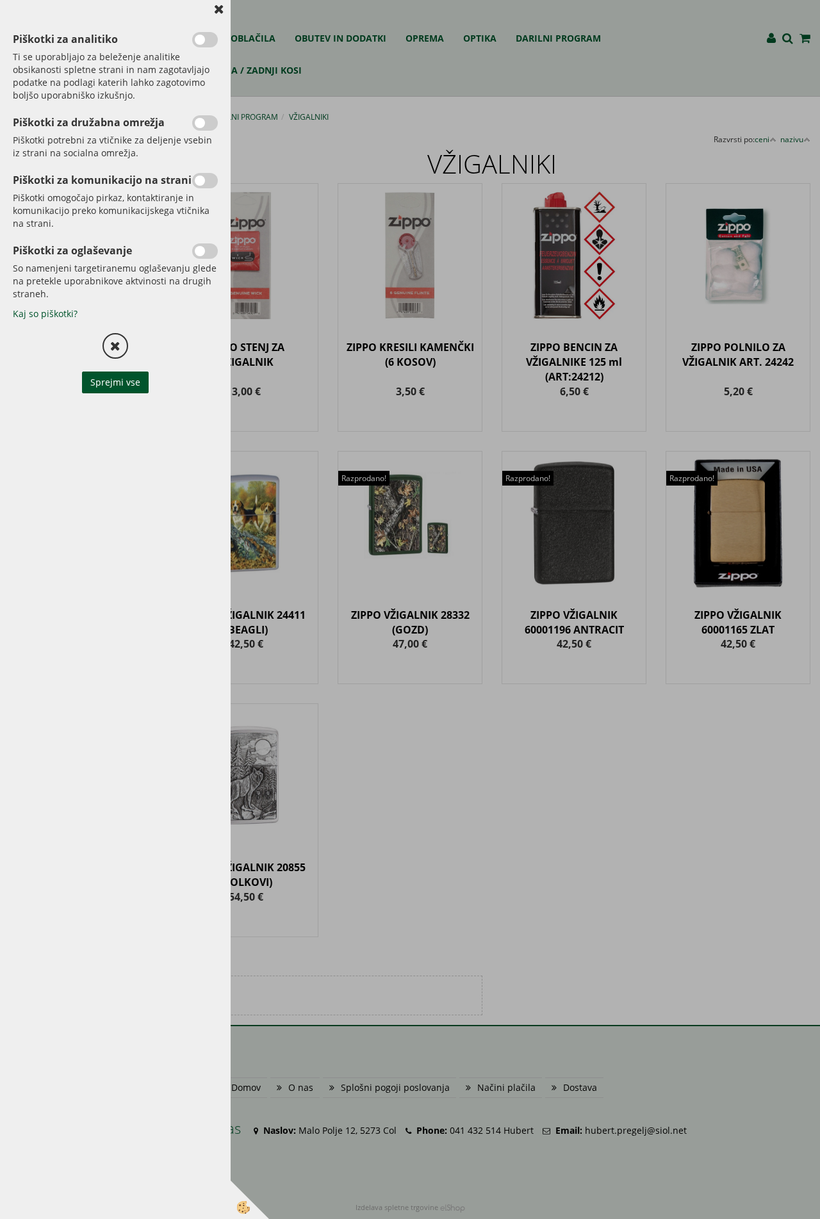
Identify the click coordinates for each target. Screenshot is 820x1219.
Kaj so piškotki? (45, 313)
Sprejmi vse (115, 382)
